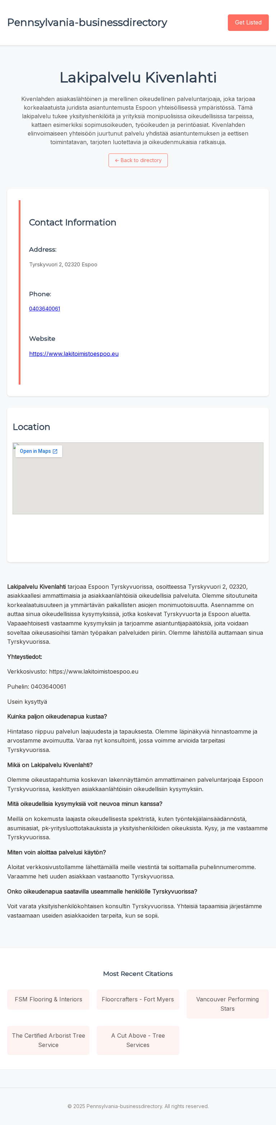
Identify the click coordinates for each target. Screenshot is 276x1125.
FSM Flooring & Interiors (48, 999)
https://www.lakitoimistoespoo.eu (74, 353)
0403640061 (44, 308)
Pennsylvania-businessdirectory (87, 22)
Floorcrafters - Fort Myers (138, 999)
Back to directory (138, 160)
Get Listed (248, 22)
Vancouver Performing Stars (227, 1004)
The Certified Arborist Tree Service (48, 1040)
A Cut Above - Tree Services (138, 1040)
